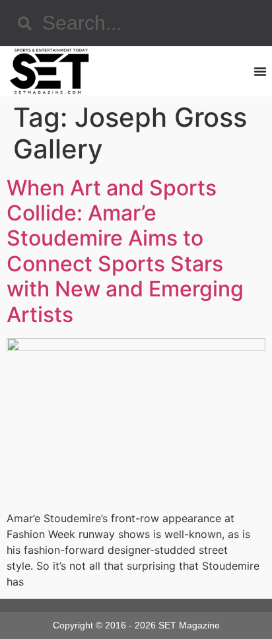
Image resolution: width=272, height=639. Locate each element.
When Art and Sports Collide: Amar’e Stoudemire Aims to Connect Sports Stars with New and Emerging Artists (125, 251)
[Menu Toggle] (260, 71)
